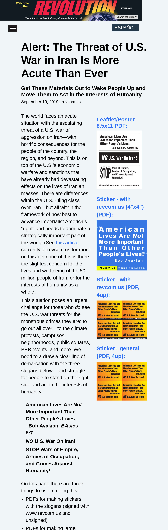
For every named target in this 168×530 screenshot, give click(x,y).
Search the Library (126, 17)
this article (67, 242)
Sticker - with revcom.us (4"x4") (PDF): (120, 207)
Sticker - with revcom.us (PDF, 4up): (118, 287)
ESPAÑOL (126, 8)
